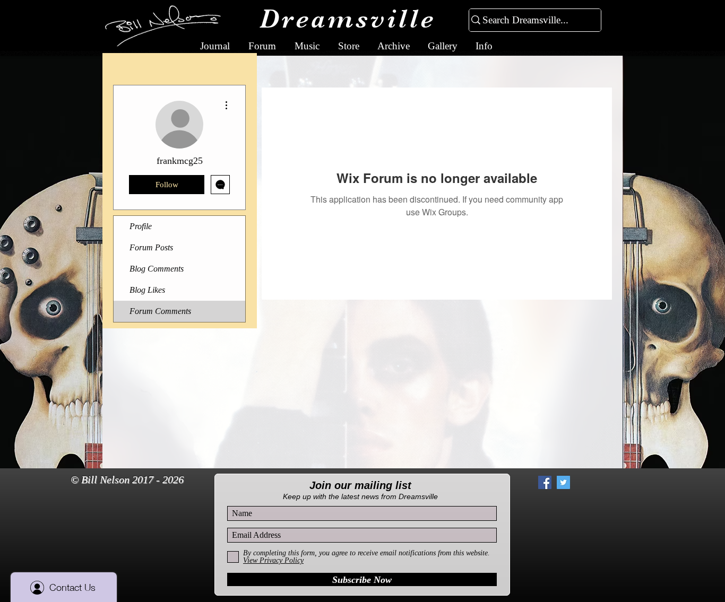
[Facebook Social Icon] (544, 482)
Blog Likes (147, 289)
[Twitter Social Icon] (563, 482)
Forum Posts (151, 247)
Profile (141, 226)
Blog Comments (157, 268)
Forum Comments (160, 311)
